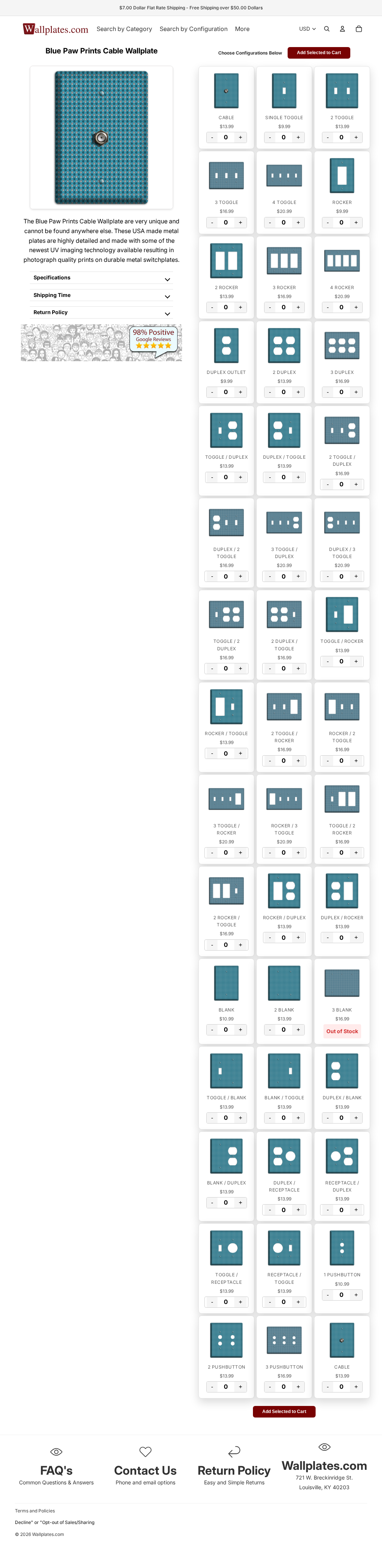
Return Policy (51, 312)
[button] (226, 90)
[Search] (327, 29)
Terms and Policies (35, 1511)
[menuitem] (242, 28)
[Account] (342, 29)
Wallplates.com (48, 1534)
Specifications (52, 277)
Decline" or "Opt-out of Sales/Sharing (54, 1522)
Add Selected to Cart (319, 52)
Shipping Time (52, 295)
